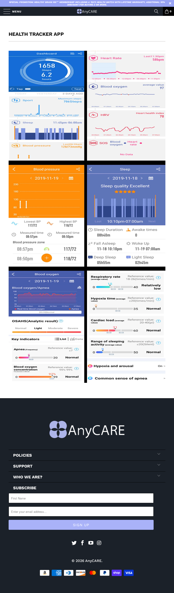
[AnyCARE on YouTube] (91, 543)
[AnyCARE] (87, 11)
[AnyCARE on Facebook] (82, 543)
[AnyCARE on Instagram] (99, 543)
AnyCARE (93, 561)
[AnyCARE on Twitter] (74, 543)
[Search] (158, 11)
